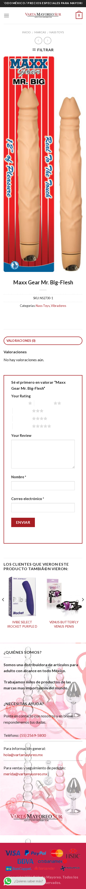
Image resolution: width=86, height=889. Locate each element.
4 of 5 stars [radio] (22, 418)
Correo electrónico (27, 499)
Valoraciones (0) (21, 341)
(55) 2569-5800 (33, 735)
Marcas (40, 32)
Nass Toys (56, 32)
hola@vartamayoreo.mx (23, 754)
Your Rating (21, 396)
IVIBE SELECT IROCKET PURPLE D (22, 624)
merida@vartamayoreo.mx (25, 773)
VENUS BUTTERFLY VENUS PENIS (64, 624)
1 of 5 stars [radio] (18, 403)
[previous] (3, 609)
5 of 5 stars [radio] (22, 426)
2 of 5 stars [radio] (44, 403)
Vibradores (58, 306)
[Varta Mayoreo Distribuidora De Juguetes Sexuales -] (43, 15)
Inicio (26, 32)
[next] (82, 609)
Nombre (18, 477)
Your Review (21, 435)
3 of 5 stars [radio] (22, 411)
